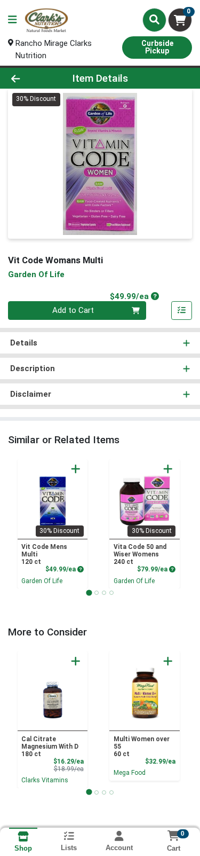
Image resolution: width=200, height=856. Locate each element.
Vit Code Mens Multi (44, 554)
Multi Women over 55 (142, 746)
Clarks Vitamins (44, 780)
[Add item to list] (182, 310)
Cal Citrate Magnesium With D (49, 746)
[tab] (89, 592)
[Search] (154, 19)
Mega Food (130, 772)
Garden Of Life (41, 581)
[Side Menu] (12, 20)
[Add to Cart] (76, 469)
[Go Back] (31, 78)
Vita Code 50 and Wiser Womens (140, 554)
